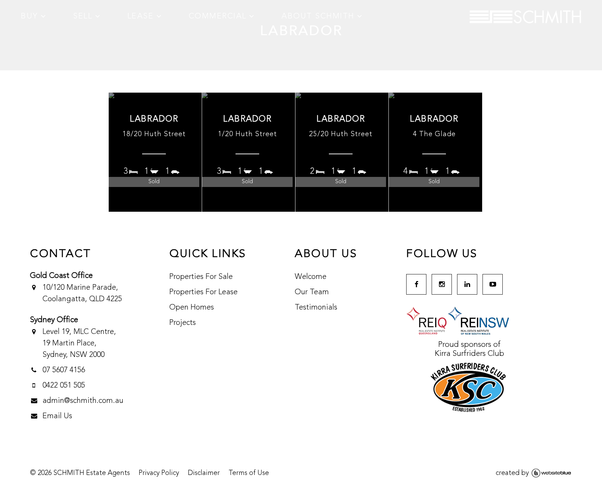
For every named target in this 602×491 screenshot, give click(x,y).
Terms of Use (249, 473)
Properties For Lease (203, 292)
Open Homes (191, 307)
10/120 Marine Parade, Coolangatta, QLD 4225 (82, 293)
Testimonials (316, 307)
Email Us (57, 416)
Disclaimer (204, 473)
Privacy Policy (159, 473)
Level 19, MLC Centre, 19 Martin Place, (79, 343)
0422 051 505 (64, 385)
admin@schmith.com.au (83, 401)
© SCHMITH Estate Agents (80, 473)
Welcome (310, 277)
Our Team (312, 292)
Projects (182, 323)
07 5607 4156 (64, 370)
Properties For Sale (201, 277)
